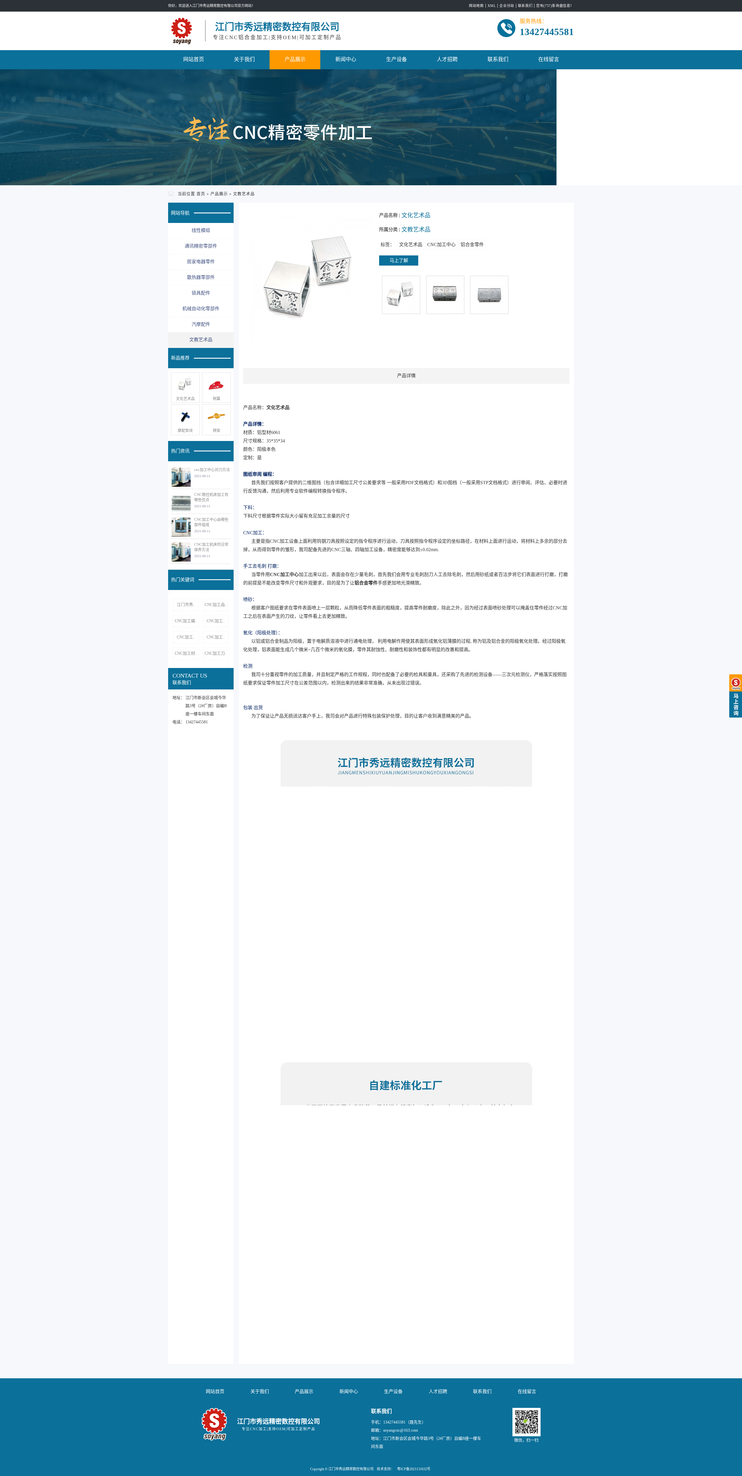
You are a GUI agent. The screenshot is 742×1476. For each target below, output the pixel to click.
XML (492, 6)
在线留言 (548, 59)
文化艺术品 (185, 398)
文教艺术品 (244, 194)
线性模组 (201, 230)
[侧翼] (216, 384)
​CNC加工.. (216, 621)
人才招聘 (447, 59)
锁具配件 (201, 293)
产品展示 (295, 59)
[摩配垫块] (185, 416)
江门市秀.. (186, 604)
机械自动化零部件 (200, 308)
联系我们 (525, 6)
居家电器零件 (201, 261)
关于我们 (244, 59)
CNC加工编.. (186, 621)
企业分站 (506, 6)
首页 (201, 194)
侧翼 (216, 398)
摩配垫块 (185, 430)
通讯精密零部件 (201, 246)
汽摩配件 (201, 324)
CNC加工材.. (186, 653)
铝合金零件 (472, 244)
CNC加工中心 (441, 244)
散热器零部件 (201, 277)
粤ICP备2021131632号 (413, 1469)
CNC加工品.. (216, 604)
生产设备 (396, 59)
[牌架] (216, 416)
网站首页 (193, 59)
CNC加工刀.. (216, 653)
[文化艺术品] (185, 384)
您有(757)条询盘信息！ (555, 6)
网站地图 (476, 6)
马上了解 (399, 260)
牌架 (216, 430)
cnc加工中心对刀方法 (212, 469)
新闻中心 (345, 59)
